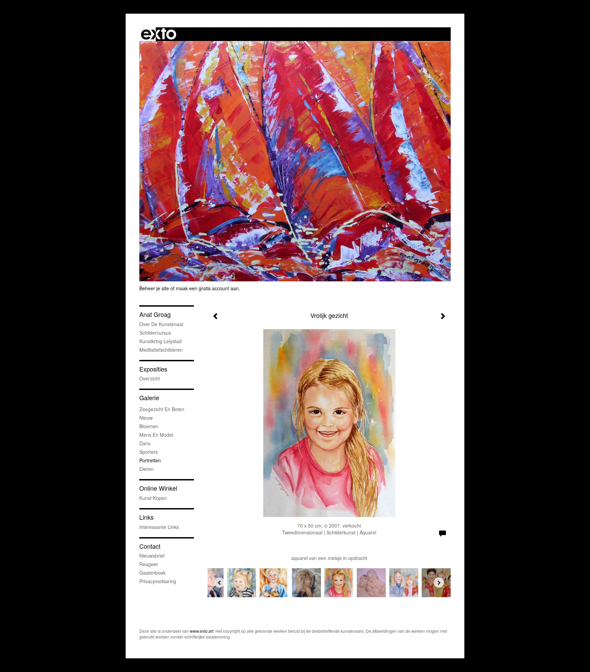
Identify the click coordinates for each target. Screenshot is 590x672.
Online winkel (158, 488)
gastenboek (152, 572)
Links (146, 517)
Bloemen (148, 426)
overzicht (149, 378)
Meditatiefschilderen (161, 349)
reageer (148, 564)
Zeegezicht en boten (161, 409)
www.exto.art (201, 631)
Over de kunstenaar (161, 324)
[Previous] (219, 582)
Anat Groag (155, 314)
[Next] (439, 582)
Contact (149, 546)
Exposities (153, 369)
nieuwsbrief (152, 555)
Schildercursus (155, 332)
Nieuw (146, 417)
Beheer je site (154, 288)
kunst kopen (153, 497)
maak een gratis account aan (207, 288)
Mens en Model (156, 434)
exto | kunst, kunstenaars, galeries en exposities (158, 34)
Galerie (149, 397)
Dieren (146, 468)
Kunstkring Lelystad (160, 341)
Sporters (148, 451)
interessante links (159, 526)
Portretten (150, 460)
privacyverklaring (157, 581)
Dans (145, 443)
